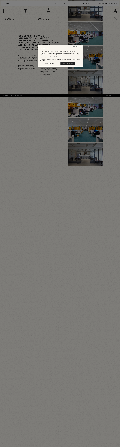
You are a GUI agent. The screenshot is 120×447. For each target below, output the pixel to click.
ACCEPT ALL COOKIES (68, 63)
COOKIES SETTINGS (49, 63)
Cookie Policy (43, 60)
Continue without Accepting (76, 46)
